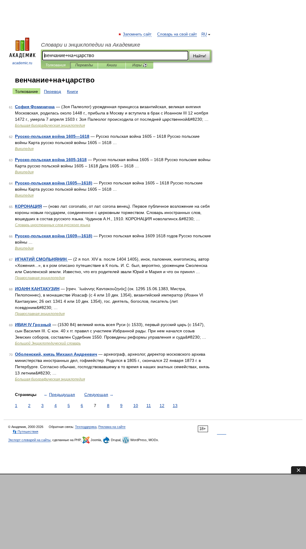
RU (204, 34)
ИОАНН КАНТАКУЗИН (37, 288)
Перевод (52, 91)
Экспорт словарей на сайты (29, 440)
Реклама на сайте (112, 427)
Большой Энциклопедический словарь (48, 343)
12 (162, 405)
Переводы (84, 65)
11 (148, 405)
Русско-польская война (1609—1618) (53, 235)
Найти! (199, 55)
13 (175, 405)
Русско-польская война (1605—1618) (53, 183)
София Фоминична (35, 106)
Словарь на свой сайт (177, 34)
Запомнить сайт (137, 34)
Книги (112, 65)
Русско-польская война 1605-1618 (51, 159)
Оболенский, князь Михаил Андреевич (56, 354)
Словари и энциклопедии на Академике (90, 45)
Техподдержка (86, 427)
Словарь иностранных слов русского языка (52, 225)
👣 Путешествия (25, 431)
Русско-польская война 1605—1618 (52, 136)
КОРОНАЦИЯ (28, 206)
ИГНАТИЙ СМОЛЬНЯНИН (41, 259)
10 (135, 405)
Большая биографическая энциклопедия (50, 125)
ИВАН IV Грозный (33, 324)
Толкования (55, 65)
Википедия (24, 149)
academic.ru (22, 63)
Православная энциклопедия (40, 278)
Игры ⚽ (139, 65)
